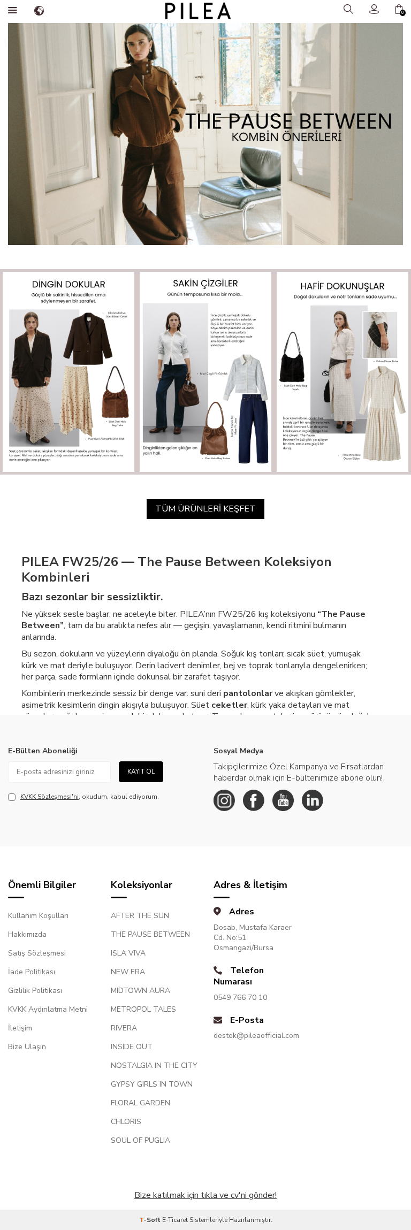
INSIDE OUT (132, 1047)
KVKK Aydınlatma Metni (48, 1009)
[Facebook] (253, 800)
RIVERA (124, 1028)
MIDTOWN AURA (140, 990)
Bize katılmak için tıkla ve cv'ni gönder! (205, 1195)
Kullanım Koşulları (38, 916)
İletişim (20, 1028)
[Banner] (68, 372)
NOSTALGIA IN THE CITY (154, 1065)
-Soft (150, 1220)
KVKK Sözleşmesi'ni (49, 796)
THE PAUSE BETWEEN (150, 934)
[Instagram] (224, 800)
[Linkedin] (312, 800)
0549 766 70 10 (240, 997)
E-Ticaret (175, 1220)
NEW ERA (128, 972)
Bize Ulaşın (27, 1047)
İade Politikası (31, 972)
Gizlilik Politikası (35, 990)
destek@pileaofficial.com (256, 1035)
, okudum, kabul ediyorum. (89, 796)
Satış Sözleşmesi (37, 953)
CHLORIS (126, 1122)
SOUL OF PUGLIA (140, 1140)
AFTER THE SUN (140, 916)
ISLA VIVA (128, 953)
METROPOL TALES (143, 1009)
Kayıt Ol (141, 771)
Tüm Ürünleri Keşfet (205, 509)
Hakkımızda (27, 934)
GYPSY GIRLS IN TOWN (152, 1084)
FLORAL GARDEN (140, 1103)
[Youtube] (283, 800)
